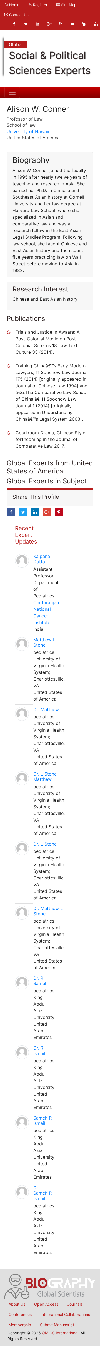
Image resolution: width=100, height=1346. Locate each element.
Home (13, 5)
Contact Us (18, 15)
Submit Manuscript (57, 1324)
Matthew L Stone (44, 642)
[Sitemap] (96, 24)
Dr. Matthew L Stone (48, 911)
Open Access (46, 1304)
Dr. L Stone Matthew (45, 776)
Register (40, 5)
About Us (17, 1304)
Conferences (20, 1314)
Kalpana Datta (41, 559)
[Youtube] (72, 24)
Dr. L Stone (45, 844)
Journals (74, 1304)
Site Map (68, 5)
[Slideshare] (84, 24)
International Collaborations (65, 1314)
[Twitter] (26, 24)
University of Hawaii (28, 131)
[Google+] (49, 24)
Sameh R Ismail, (42, 1120)
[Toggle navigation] (12, 92)
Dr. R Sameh (40, 980)
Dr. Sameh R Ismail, (42, 1193)
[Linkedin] (37, 24)
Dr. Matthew (46, 709)
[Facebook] (14, 24)
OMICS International (60, 1332)
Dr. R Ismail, (39, 1050)
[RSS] (61, 24)
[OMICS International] (50, 1286)
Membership (20, 1324)
